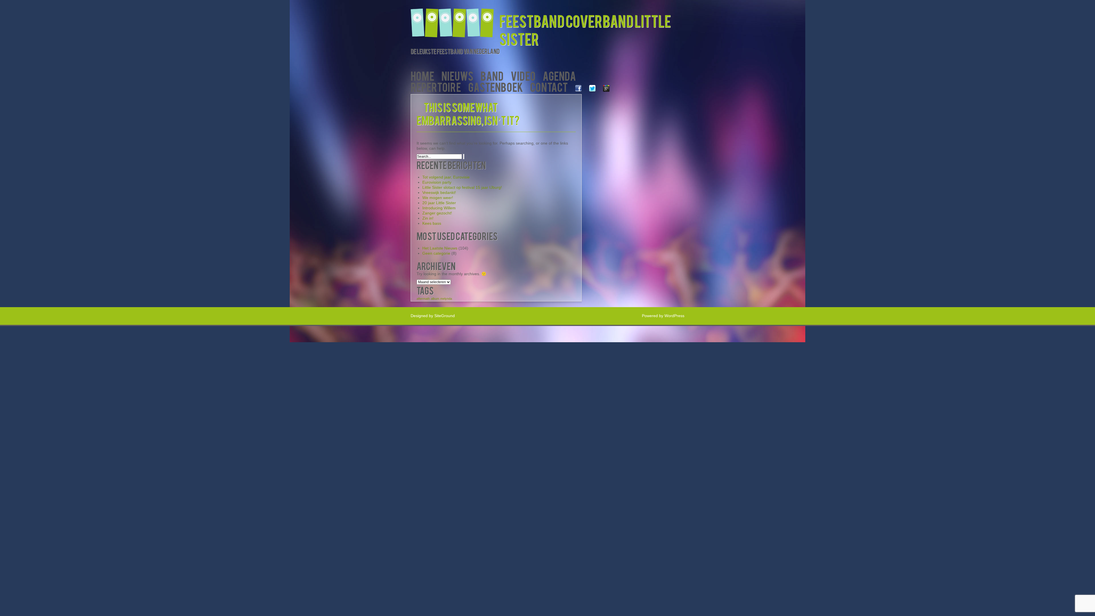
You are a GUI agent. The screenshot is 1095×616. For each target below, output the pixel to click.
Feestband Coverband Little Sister (585, 29)
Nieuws (457, 75)
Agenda (559, 75)
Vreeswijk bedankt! (439, 192)
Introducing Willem (439, 208)
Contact (549, 86)
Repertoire (436, 86)
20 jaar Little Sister (439, 202)
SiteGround (444, 315)
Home (422, 75)
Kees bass (431, 223)
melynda (446, 298)
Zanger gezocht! (437, 213)
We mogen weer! (437, 197)
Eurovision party (436, 182)
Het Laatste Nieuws (439, 248)
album (435, 298)
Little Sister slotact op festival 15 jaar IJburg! (462, 187)
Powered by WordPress (663, 315)
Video (523, 75)
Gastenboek (495, 86)
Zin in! (427, 218)
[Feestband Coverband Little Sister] (455, 19)
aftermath (423, 298)
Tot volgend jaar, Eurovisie (446, 177)
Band (492, 75)
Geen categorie (436, 253)
